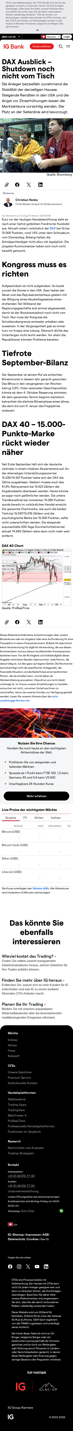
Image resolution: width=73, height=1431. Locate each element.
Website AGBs (41, 888)
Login (67, 36)
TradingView (16, 1110)
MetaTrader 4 (17, 1115)
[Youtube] (37, 1266)
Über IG (44, 1239)
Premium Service (19, 1077)
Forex (11, 1050)
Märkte (13, 1033)
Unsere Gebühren (20, 1072)
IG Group (14, 1407)
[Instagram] (19, 1266)
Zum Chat (27, 1211)
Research (14, 1141)
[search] (60, 46)
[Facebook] (18, 185)
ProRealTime (16, 1120)
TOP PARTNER (36, 1372)
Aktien (38, 817)
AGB (45, 1234)
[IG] (14, 46)
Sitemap (18, 1234)
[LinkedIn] (41, 185)
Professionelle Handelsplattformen (31, 1126)
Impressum (33, 1234)
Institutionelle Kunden (23, 1083)
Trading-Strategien (21, 1153)
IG (9, 1234)
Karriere (27, 1407)
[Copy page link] (6, 185)
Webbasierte (16, 1099)
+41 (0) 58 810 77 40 (21, 1176)
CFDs (11, 1065)
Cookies (32, 1239)
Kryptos (11, 817)
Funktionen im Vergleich (24, 1131)
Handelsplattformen (22, 1092)
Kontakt (13, 1164)
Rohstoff (13, 1056)
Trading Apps (17, 1104)
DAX (53, 228)
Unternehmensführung (23, 1191)
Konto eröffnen (42, 46)
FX (25, 817)
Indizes (55, 817)
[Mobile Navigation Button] (68, 46)
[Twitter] (29, 185)
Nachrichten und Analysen (26, 1147)
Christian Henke (27, 199)
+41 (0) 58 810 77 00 (21, 1185)
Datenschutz (16, 1239)
